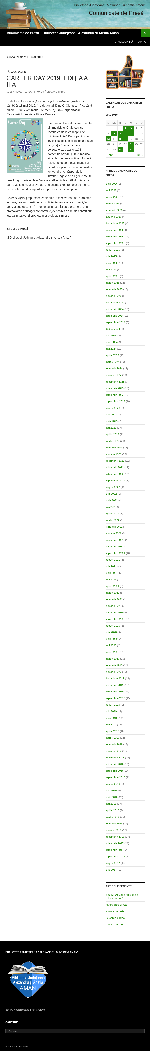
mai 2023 (111, 427)
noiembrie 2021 (115, 539)
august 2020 (113, 625)
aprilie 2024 (112, 355)
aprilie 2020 (112, 652)
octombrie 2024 (115, 315)
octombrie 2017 (115, 849)
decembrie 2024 (115, 302)
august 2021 (113, 559)
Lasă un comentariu (52, 91)
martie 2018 (112, 816)
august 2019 (113, 704)
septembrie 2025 (115, 243)
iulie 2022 (111, 493)
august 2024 (113, 328)
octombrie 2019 (115, 691)
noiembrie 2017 (115, 843)
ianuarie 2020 (113, 671)
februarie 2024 (114, 368)
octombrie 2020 (115, 612)
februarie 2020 (114, 665)
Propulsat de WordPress (17, 1046)
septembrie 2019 (115, 698)
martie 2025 (112, 282)
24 (131, 144)
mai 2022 (111, 506)
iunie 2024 (112, 342)
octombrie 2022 (115, 473)
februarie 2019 (114, 744)
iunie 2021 (112, 572)
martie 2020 (112, 658)
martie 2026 (112, 203)
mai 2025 (111, 269)
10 (131, 133)
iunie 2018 (112, 797)
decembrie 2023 (115, 381)
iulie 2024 (111, 335)
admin (31, 91)
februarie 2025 (114, 289)
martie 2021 (112, 592)
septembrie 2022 (115, 480)
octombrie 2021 (115, 546)
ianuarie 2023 (113, 454)
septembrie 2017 (115, 856)
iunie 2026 (112, 183)
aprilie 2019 (112, 731)
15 (120, 138)
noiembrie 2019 (115, 685)
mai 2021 (111, 579)
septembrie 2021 (115, 553)
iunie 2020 (112, 638)
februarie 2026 (114, 210)
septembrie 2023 (115, 401)
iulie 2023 (111, 414)
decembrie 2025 (115, 223)
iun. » (140, 154)
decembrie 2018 (115, 757)
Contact (143, 42)
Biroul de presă (124, 42)
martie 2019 (112, 737)
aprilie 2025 (112, 276)
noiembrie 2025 (115, 229)
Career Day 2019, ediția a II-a (47, 81)
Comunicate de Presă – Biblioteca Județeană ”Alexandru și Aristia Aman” (62, 33)
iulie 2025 (111, 256)
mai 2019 (111, 724)
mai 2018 (111, 803)
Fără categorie (16, 72)
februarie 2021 (114, 599)
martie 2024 (112, 361)
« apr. (110, 154)
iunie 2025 (112, 262)
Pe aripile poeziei (115, 917)
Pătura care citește (116, 904)
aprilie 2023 (112, 434)
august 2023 (113, 408)
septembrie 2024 (115, 322)
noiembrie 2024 (115, 309)
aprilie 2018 (112, 810)
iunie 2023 (112, 421)
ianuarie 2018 (113, 830)
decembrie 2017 (115, 836)
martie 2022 (112, 520)
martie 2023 (112, 440)
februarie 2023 (114, 447)
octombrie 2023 (115, 394)
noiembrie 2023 (115, 388)
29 (120, 149)
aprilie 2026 (112, 196)
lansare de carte (115, 911)
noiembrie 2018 (115, 764)
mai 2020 (111, 645)
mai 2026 (111, 190)
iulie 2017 (111, 869)
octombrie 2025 (115, 236)
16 (125, 138)
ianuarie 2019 (113, 750)
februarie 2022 (114, 526)
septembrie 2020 (115, 619)
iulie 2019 (111, 711)
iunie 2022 (112, 500)
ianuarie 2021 (113, 605)
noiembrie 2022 (115, 467)
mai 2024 (111, 348)
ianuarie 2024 (113, 375)
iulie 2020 (111, 632)
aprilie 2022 (112, 513)
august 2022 (113, 487)
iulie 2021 (111, 566)
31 (131, 149)
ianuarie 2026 (113, 216)
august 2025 (113, 249)
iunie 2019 (112, 717)
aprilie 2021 (112, 586)
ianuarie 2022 (113, 533)
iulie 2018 (111, 790)
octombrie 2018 (115, 770)
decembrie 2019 (115, 678)
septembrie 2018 (115, 777)
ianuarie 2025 (113, 295)
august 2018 (113, 783)
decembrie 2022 (115, 460)
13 (108, 138)
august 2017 (113, 863)
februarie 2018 (114, 823)
